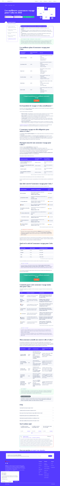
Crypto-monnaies (46, 477)
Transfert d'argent (46, 475)
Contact (52, 463)
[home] (15, 461)
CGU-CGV (52, 465)
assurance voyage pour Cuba (24, 124)
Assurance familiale (46, 466)
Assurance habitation (46, 468)
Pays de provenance (8, 15)
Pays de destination (17, 15)
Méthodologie (40, 469)
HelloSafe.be (6, 465)
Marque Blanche (41, 474)
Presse (39, 467)
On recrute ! (40, 465)
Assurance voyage (10, 5)
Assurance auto (46, 470)
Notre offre (40, 463)
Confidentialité (53, 467)
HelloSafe (6, 5)
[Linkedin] (5, 463)
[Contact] (7, 463)
